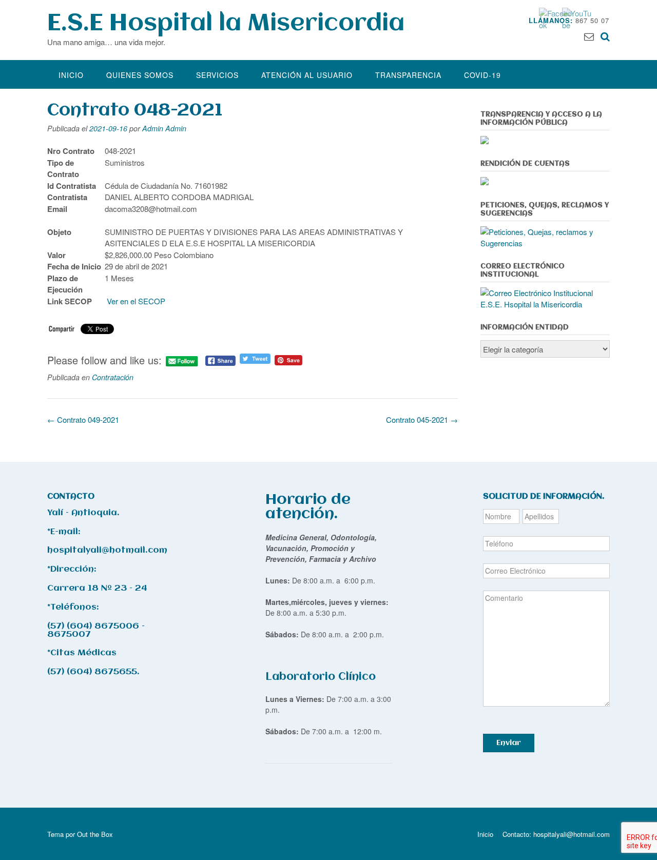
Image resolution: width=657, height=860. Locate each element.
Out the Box (95, 834)
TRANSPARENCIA (408, 75)
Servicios (217, 75)
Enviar (508, 743)
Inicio (71, 75)
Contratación (112, 377)
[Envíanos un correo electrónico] (589, 36)
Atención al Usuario (307, 75)
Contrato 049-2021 (83, 419)
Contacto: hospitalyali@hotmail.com (556, 834)
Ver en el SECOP (137, 301)
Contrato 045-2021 (422, 419)
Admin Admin (164, 128)
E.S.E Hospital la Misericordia (225, 24)
